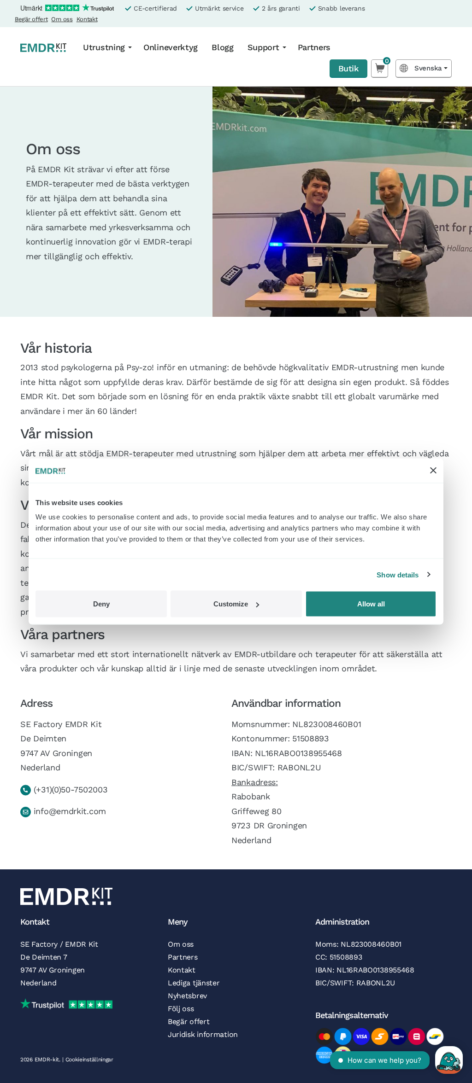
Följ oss (181, 1008)
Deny (101, 604)
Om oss (61, 19)
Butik (348, 68)
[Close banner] (433, 470)
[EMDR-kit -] (43, 47)
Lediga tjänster (194, 982)
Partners (314, 47)
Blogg (223, 47)
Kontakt (87, 19)
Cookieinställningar (89, 1059)
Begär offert (31, 19)
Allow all (371, 604)
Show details (398, 574)
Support (263, 47)
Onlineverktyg (170, 47)
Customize (230, 604)
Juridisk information (203, 1034)
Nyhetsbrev (187, 995)
